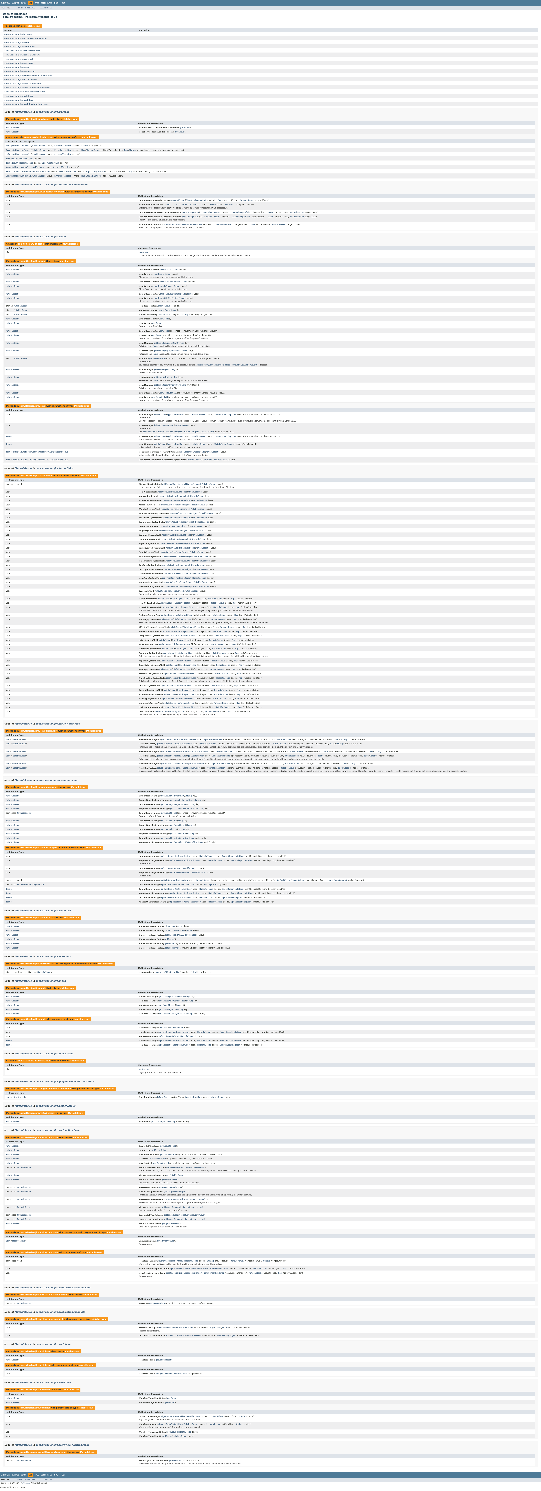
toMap (160, 1097)
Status (266, 1261)
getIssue (184, 127)
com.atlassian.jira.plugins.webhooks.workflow (28, 75)
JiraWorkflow (237, 1261)
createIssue (164, 306)
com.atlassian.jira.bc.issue (18, 34)
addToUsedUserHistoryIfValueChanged (181, 484)
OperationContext (213, 739)
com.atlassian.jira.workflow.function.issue (26, 104)
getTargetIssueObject (169, 1187)
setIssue (171, 1432)
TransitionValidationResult (20, 172)
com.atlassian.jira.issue (16, 42)
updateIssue (160, 436)
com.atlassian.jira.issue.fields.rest (22, 51)
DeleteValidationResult (18, 154)
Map (83, 150)
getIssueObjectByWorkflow (167, 385)
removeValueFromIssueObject (172, 492)
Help (63, 3)
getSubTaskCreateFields (173, 763)
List (8, 739)
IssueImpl (144, 252)
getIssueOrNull (168, 393)
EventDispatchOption (225, 414)
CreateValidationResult (18, 150)
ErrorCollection (62, 146)
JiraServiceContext (196, 200)
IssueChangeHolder (241, 212)
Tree (37, 3)
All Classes (46, 8)
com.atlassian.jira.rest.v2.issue (20, 79)
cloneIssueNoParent (170, 282)
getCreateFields (169, 739)
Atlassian (26, 1483)
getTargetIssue (169, 1179)
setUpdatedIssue (164, 1374)
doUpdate (165, 880)
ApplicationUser (175, 414)
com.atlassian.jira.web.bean (18, 96)
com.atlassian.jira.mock (16, 67)
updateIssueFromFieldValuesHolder (188, 1268)
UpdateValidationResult (18, 176)
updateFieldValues (170, 884)
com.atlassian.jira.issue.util (18, 59)
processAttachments (168, 1328)
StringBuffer (211, 884)
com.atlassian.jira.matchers (18, 63)
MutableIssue (33, 26)
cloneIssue (165, 269)
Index (56, 3)
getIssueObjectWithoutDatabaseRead (185, 1167)
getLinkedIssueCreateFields (176, 751)
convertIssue (178, 200)
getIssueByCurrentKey (165, 343)
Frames (20, 8)
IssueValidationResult (18, 167)
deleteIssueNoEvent (164, 425)
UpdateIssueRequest (224, 444)
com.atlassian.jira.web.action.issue (22, 84)
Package (15, 3)
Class (23, 3)
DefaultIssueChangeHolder (290, 880)
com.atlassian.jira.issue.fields (19, 46)
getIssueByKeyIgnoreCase (166, 351)
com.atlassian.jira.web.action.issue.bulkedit (27, 88)
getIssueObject (157, 358)
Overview (5, 3)
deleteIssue (160, 414)
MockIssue (144, 1069)
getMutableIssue (174, 1175)
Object (97, 150)
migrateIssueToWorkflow (170, 1261)
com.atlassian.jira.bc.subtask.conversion (25, 38)
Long (173, 310)
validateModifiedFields (192, 452)
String (84, 146)
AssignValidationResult (18, 146)
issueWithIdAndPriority (166, 972)
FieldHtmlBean (19, 739)
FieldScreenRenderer (218, 1268)
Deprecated (46, 3)
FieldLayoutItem (179, 599)
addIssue (163, 1028)
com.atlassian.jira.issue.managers (22, 55)
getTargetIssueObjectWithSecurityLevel (185, 1199)
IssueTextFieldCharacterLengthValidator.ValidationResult (37, 452)
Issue (220, 200)
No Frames (30, 8)
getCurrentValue (165, 1241)
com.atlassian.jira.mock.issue (19, 71)
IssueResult (12, 159)
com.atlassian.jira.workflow (18, 100)
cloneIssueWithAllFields (173, 294)
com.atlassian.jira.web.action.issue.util (24, 92)
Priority (194, 972)
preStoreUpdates (190, 212)
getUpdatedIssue (170, 1223)
